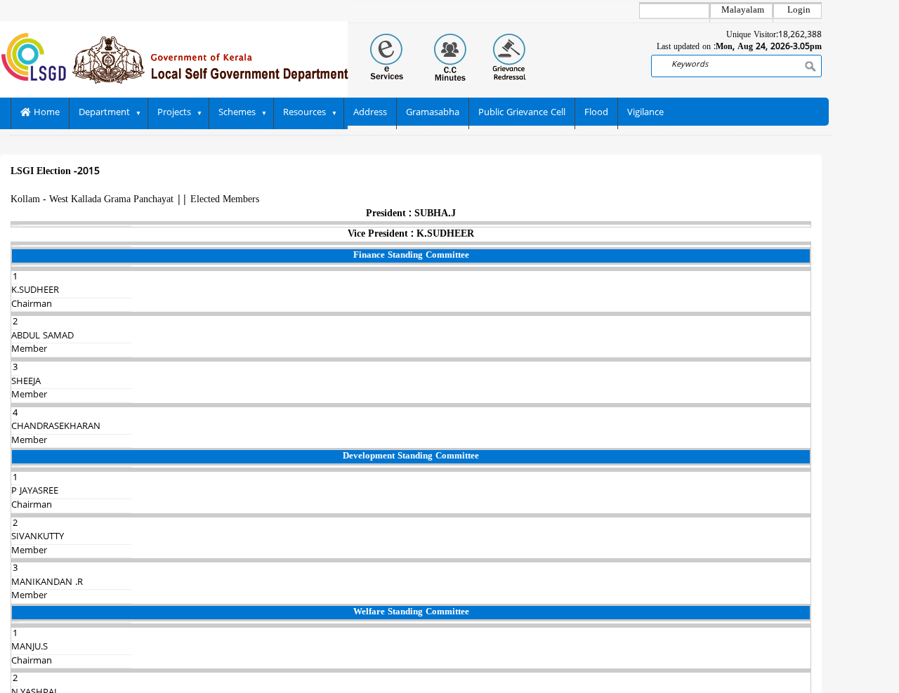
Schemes (237, 113)
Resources (304, 113)
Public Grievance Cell (521, 113)
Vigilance (645, 113)
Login (799, 10)
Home (45, 113)
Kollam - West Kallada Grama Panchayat (92, 200)
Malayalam (742, 10)
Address (370, 113)
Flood (596, 113)
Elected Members (224, 200)
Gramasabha (432, 113)
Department (104, 113)
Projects (174, 113)
